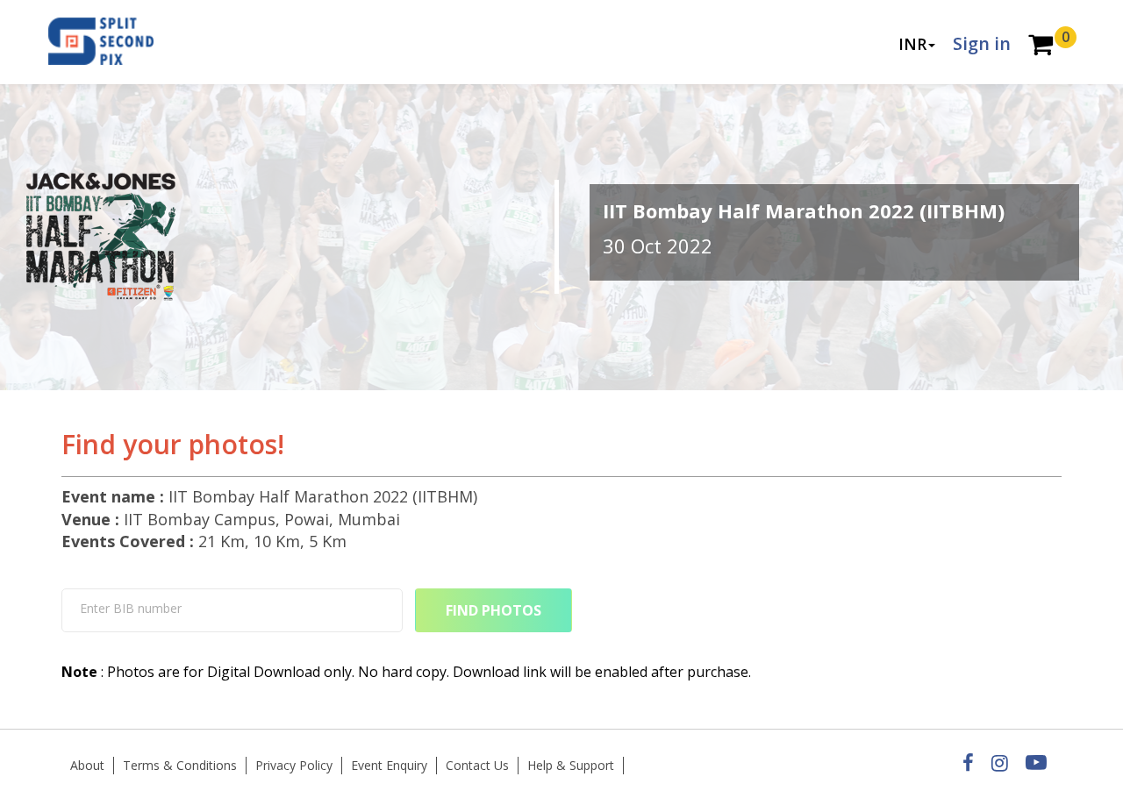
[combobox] (232, 610)
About (87, 765)
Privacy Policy (294, 765)
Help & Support (570, 765)
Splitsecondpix (114, 42)
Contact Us (477, 765)
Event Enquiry (389, 765)
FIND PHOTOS (493, 610)
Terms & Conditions (180, 765)
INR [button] (912, 43)
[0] (1040, 46)
